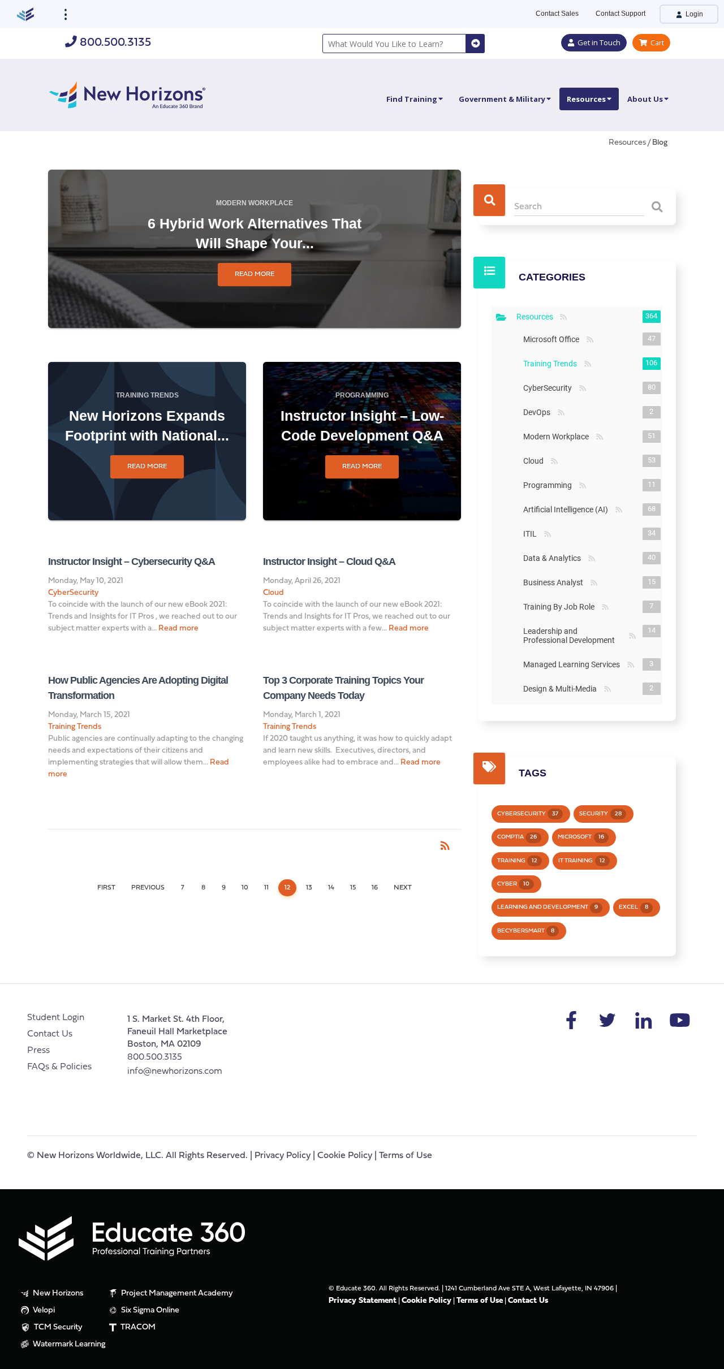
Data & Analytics (554, 558)
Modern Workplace (254, 203)
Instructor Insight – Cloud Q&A (329, 561)
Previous (148, 887)
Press (38, 1050)
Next (403, 887)
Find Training (411, 99)
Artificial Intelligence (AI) (568, 509)
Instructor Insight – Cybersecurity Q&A (131, 561)
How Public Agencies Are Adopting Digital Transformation (138, 688)
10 (245, 887)
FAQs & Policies (59, 1067)
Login (693, 14)
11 (266, 887)
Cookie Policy (344, 1155)
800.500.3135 (114, 43)
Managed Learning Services (573, 664)
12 (287, 887)
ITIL (532, 534)
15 (353, 887)
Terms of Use (405, 1155)
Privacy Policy (283, 1155)
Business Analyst (555, 582)
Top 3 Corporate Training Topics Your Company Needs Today (343, 688)
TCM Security (57, 1327)
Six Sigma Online (149, 1310)
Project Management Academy (176, 1293)
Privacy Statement (363, 1301)
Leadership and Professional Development (574, 635)
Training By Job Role (561, 607)
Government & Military (502, 99)
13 (309, 887)
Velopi (43, 1310)
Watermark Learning (68, 1344)
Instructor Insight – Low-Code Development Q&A (362, 425)
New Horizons (57, 1293)
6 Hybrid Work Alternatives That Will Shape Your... (254, 233)
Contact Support (620, 14)
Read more (254, 274)
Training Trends (147, 395)
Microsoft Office (553, 339)
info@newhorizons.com (174, 1071)
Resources (586, 99)
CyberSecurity (73, 593)
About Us (645, 99)
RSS (563, 317)
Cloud (273, 593)
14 (331, 887)
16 (375, 887)
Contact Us (49, 1034)
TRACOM (137, 1327)
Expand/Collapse (501, 317)
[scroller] (704, 1355)
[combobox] (394, 43)
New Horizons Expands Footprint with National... (147, 425)
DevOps (539, 412)
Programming (362, 395)
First (106, 887)
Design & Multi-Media (562, 689)
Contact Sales (557, 14)
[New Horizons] (127, 93)
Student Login (55, 1017)
